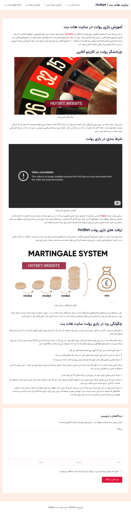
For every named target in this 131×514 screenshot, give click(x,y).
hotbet (103, 216)
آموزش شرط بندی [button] (54, 5)
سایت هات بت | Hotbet (112, 5)
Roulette (69, 34)
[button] (66, 5)
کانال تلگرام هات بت (13, 5)
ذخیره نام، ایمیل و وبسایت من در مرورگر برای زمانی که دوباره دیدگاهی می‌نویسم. (89, 471)
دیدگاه (119, 429)
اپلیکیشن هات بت (32, 5)
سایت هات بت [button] (74, 5)
